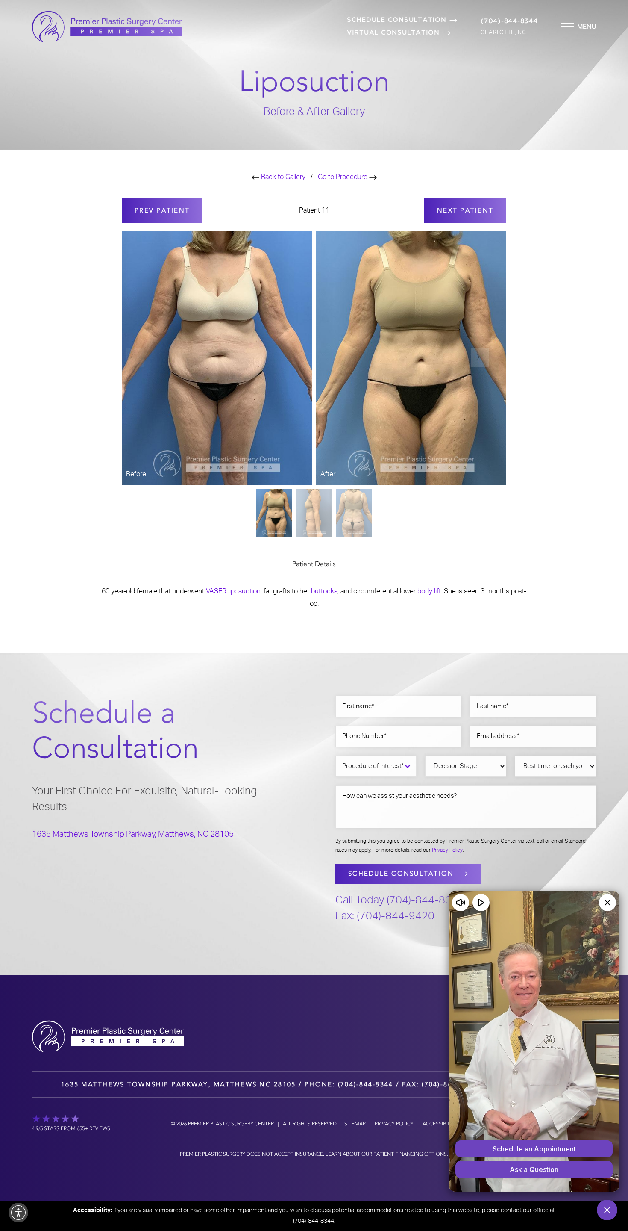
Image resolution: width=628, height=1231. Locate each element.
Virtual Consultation (393, 33)
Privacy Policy (447, 850)
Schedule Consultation (396, 20)
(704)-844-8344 (509, 21)
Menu (586, 26)
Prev (162, 210)
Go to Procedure (343, 177)
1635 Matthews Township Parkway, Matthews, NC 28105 (133, 834)
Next (465, 210)
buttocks (324, 591)
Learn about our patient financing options (386, 1154)
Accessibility (440, 1123)
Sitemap (355, 1123)
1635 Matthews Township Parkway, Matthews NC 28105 (178, 1084)
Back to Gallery (282, 177)
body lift (429, 591)
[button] (480, 357)
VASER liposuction (233, 591)
